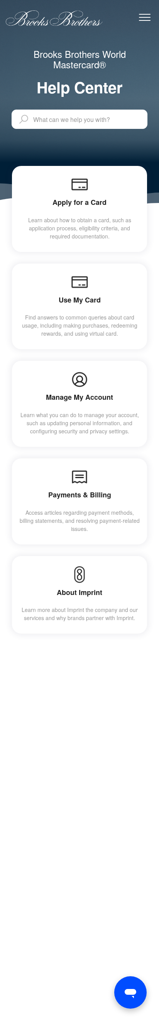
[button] (144, 17)
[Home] (54, 18)
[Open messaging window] (130, 992)
